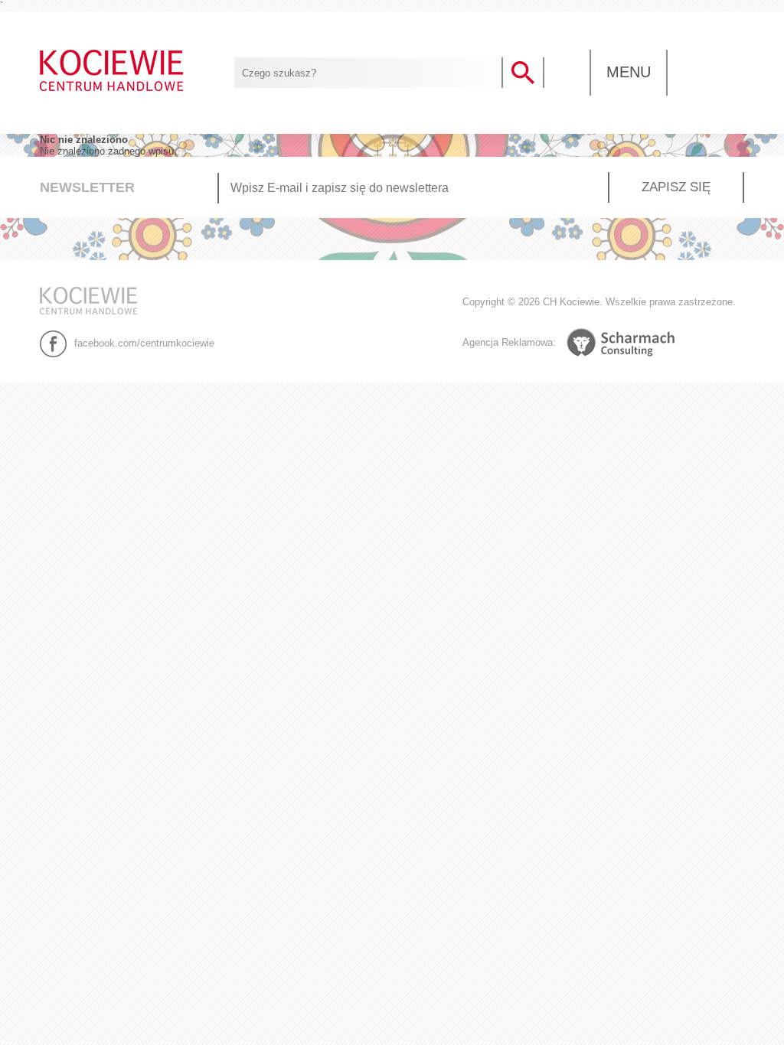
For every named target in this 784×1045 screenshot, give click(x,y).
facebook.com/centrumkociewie (144, 342)
